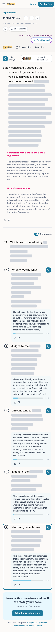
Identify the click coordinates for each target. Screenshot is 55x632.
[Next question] (37, 18)
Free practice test (17, 626)
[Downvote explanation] (9, 220)
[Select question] (31, 18)
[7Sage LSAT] (11, 4)
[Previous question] (26, 18)
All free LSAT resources (35, 626)
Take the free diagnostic (27, 613)
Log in (33, 4)
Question (7, 47)
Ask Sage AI (43, 40)
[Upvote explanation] (5, 220)
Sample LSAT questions (37, 623)
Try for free (46, 4)
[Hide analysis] (5, 58)
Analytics (39, 47)
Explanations (9, 12)
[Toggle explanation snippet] (48, 270)
